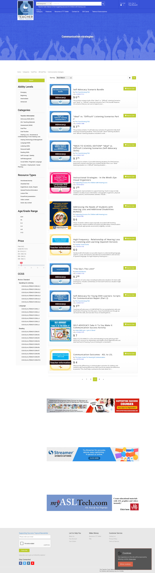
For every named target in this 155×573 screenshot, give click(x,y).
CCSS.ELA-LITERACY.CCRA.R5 (31, 344)
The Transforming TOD (82, 92)
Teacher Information (27, 116)
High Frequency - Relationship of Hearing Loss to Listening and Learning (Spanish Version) (96, 240)
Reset (31, 80)
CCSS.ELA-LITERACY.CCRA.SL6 (31, 302)
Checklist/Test (24, 184)
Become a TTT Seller (95, 536)
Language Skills (25, 143)
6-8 (21, 229)
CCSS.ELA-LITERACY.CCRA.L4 (30, 318)
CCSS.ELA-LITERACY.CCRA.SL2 (31, 289)
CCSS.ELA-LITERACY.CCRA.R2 (31, 335)
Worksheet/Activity (26, 180)
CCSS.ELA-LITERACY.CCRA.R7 (31, 350)
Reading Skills (24, 152)
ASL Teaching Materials (27, 122)
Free (21, 246)
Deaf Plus (34, 72)
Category (39, 10)
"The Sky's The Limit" (84, 269)
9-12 (21, 232)
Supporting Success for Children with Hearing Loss (91, 183)
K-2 (21, 223)
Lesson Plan (24, 193)
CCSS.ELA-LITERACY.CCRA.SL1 (31, 286)
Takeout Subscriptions (99, 11)
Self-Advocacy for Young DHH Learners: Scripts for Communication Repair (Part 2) (96, 297)
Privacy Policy (113, 539)
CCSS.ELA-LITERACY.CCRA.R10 (31, 360)
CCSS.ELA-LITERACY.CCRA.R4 (31, 341)
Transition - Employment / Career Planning (29, 166)
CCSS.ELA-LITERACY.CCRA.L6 (30, 324)
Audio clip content (26, 203)
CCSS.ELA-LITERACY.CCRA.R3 (31, 338)
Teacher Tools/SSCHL (82, 244)
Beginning (23, 95)
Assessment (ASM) (26, 125)
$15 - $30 (22, 254)
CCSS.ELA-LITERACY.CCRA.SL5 (31, 299)
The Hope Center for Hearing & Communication (90, 357)
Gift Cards (85, 11)
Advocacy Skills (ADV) (27, 119)
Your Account (132, 4)
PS (21, 220)
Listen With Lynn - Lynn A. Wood (85, 330)
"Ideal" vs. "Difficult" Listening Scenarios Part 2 (96, 117)
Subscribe (24, 550)
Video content (24, 199)
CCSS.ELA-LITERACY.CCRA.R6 (31, 347)
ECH (21, 217)
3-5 (21, 226)
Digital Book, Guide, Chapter (29, 187)
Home (19, 72)
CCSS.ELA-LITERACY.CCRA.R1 (31, 331)
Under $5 (23, 249)
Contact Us (75, 11)
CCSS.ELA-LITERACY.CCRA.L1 (30, 309)
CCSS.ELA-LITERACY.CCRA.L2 (30, 312)
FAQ (90, 539)
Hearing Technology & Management (31, 139)
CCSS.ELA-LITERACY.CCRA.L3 (30, 315)
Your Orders (72, 541)
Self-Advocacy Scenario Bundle (88, 89)
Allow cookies (125, 564)
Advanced (23, 102)
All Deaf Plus (42, 72)
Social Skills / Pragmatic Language (31, 162)
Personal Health (25, 149)
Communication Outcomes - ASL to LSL (93, 354)
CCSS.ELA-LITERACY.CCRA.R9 (31, 357)
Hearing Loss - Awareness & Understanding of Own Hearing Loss (29, 136)
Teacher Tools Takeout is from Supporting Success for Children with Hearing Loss (62, 7)
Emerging (23, 92)
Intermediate (24, 98)
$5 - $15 (22, 251)
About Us (71, 536)
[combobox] (64, 77)
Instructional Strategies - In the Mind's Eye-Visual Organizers (95, 178)
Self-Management (25, 158)
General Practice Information (29, 190)
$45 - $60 (21, 259)
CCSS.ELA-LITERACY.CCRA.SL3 (31, 292)
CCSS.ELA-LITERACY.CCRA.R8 (31, 354)
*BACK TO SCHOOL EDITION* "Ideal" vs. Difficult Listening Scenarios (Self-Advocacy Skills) (95, 148)
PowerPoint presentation (27, 196)
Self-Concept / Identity (27, 155)
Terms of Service (114, 541)
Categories (26, 72)
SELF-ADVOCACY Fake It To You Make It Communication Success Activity (92, 326)
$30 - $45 (21, 256)
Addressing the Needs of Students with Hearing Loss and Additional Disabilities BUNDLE (93, 209)
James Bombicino (80, 271)
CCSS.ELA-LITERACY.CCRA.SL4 (31, 295)
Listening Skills (25, 146)
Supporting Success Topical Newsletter (33, 533)
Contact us (112, 536)
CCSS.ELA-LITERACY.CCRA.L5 (30, 321)
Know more (132, 559)
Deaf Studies (24, 131)
